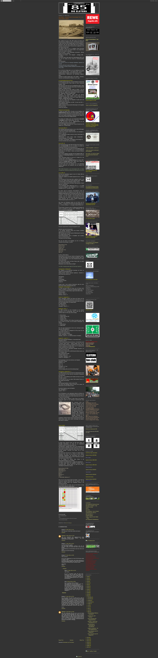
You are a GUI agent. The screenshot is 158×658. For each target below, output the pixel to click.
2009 (88, 643)
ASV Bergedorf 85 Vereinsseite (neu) (92, 504)
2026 (88, 576)
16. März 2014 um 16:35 (70, 535)
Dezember (90, 597)
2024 (88, 579)
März (89, 611)
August (89, 603)
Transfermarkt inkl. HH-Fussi (91, 512)
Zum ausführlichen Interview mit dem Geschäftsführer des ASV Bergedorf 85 (92, 187)
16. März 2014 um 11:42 (69, 529)
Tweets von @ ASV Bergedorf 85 (92, 105)
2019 (88, 587)
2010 (88, 642)
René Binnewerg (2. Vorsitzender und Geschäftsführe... (91, 625)
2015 (88, 594)
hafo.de (87, 508)
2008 (88, 645)
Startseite (71, 640)
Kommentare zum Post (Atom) (68, 642)
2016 (88, 592)
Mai (89, 608)
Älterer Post (82, 640)
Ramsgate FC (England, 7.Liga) (91, 505)
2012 (88, 639)
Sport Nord (88, 509)
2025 (88, 578)
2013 (88, 637)
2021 (88, 584)
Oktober (89, 600)
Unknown (63, 535)
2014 (88, 595)
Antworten (63, 532)
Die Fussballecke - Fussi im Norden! (92, 511)
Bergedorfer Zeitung (89, 507)
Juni (89, 606)
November (90, 598)
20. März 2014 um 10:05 (69, 555)
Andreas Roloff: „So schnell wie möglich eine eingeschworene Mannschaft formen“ (92, 155)
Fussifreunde (88, 502)
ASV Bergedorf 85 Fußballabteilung (92, 519)
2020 (88, 586)
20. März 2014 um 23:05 (71, 581)
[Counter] (79, 656)
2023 (88, 581)
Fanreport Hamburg (89, 515)
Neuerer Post (61, 640)
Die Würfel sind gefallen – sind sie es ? (92, 147)
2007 (88, 647)
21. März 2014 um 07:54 (69, 596)
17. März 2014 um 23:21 (69, 543)
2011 (88, 640)
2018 (88, 589)
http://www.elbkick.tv (89, 514)
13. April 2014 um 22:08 (70, 611)
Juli (89, 605)
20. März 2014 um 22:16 (71, 570)
